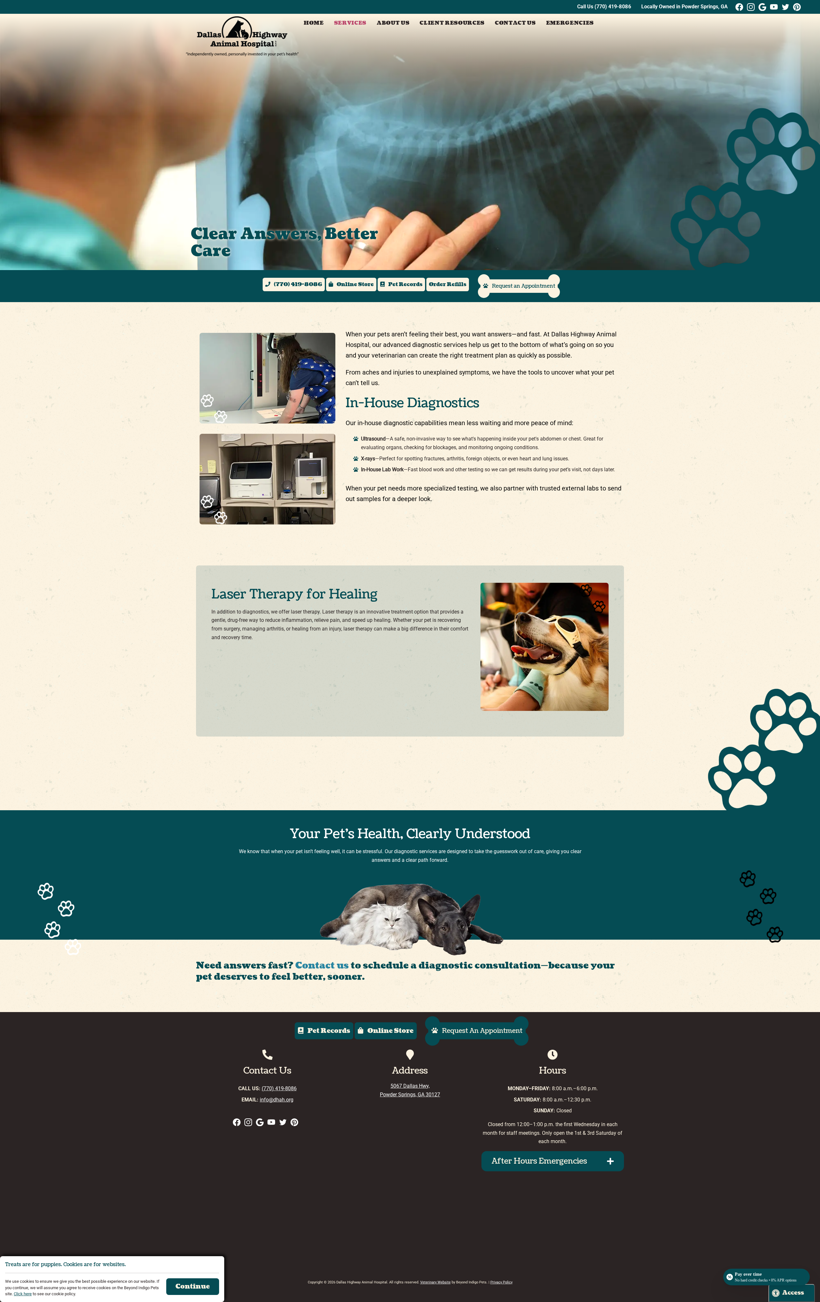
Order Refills (447, 284)
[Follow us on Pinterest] (797, 7)
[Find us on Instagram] (751, 7)
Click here (23, 1293)
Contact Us (515, 23)
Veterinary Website (435, 1282)
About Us (393, 23)
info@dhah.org (276, 1100)
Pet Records (404, 284)
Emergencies (570, 23)
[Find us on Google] (762, 7)
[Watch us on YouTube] (774, 7)
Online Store (355, 284)
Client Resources (452, 23)
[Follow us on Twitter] (785, 7)
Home (314, 23)
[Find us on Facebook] (739, 7)
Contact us (322, 965)
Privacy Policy (501, 1282)
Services (350, 23)
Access (793, 1293)
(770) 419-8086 (612, 7)
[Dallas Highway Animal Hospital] (242, 36)
